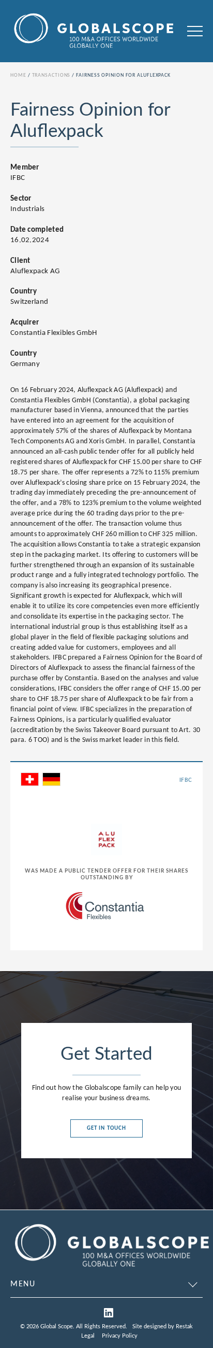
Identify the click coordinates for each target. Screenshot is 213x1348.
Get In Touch (106, 1128)
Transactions (51, 75)
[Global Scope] (111, 1269)
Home (18, 75)
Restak (184, 1326)
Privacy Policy (120, 1336)
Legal (88, 1336)
